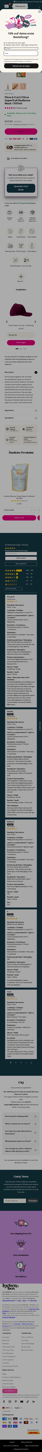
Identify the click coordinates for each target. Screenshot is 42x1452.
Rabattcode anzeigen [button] (21, 66)
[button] (39, 11)
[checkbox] (21, 48)
